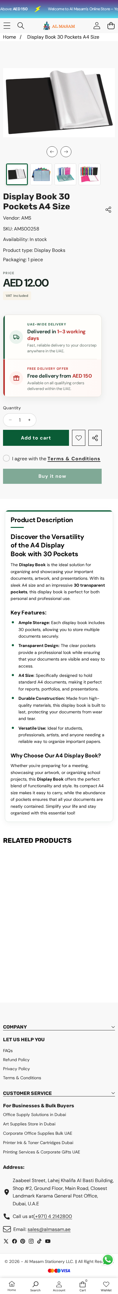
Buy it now (52, 476)
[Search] (21, 26)
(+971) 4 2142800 (52, 1216)
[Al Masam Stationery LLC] (58, 26)
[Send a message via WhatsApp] (108, 1260)
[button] (111, 26)
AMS (26, 218)
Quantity (12, 408)
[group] (17, 174)
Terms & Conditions (74, 458)
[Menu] (7, 26)
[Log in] (96, 26)
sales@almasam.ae (49, 1229)
